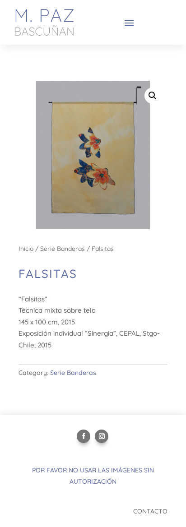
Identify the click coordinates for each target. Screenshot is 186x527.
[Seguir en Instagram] (101, 436)
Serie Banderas (62, 248)
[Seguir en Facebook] (83, 436)
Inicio (26, 248)
